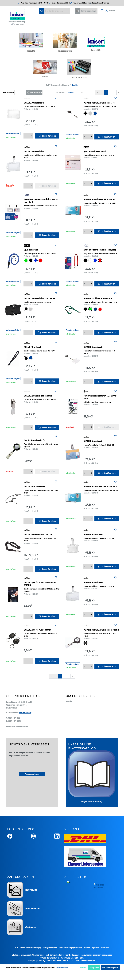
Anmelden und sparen (32, 774)
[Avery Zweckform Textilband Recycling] (73, 261)
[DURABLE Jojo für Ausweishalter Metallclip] (73, 643)
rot (40, 260)
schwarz (85, 113)
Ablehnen (83, 967)
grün (26, 260)
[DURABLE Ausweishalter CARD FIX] (13, 546)
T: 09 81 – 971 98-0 (13, 718)
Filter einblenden (8, 92)
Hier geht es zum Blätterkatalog (91, 802)
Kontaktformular (25, 712)
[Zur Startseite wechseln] (18, 14)
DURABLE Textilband (32, 347)
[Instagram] (33, 835)
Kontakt (69, 701)
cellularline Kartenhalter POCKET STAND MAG (100, 397)
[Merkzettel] (102, 10)
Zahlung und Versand (50, 948)
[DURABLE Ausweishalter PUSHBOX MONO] (73, 497)
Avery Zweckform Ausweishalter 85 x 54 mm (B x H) (41, 200)
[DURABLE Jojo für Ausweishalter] (13, 640)
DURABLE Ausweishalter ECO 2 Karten (39, 298)
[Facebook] (9, 835)
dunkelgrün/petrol (90, 309)
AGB (16, 948)
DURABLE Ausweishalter (34, 102)
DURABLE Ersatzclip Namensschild (38, 395)
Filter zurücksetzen (36, 92)
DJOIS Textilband (31, 249)
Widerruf (87, 948)
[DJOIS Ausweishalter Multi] (73, 162)
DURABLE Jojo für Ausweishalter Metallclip (101, 629)
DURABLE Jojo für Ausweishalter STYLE (99, 102)
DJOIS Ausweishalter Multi (95, 151)
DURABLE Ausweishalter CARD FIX (38, 534)
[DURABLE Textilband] (13, 358)
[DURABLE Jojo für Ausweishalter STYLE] (73, 114)
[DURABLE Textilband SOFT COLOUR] (73, 310)
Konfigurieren (94, 967)
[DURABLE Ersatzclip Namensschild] (13, 407)
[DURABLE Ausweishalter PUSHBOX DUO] (73, 210)
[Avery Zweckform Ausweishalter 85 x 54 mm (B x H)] (13, 211)
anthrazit (85, 643)
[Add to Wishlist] (55, 98)
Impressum (95, 948)
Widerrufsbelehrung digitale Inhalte (70, 948)
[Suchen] (41, 11)
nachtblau (95, 309)
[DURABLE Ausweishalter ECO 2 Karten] (13, 310)
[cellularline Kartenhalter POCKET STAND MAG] (73, 406)
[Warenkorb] (118, 9)
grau (90, 113)
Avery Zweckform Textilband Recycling (100, 249)
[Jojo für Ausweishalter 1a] (13, 451)
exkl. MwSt (20, 24)
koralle (100, 309)
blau (35, 260)
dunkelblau (95, 113)
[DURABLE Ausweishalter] (13, 114)
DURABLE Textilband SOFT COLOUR (98, 298)
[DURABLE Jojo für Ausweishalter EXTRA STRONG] (13, 594)
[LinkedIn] (57, 835)
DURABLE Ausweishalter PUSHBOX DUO (100, 199)
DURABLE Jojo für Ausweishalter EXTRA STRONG (40, 583)
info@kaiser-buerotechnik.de (17, 726)
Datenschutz (105, 948)
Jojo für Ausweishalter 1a (34, 440)
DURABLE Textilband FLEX (34, 486)
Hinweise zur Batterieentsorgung (30, 948)
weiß (90, 260)
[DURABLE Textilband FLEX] (13, 498)
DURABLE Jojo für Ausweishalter (37, 629)
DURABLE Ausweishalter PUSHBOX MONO (101, 486)
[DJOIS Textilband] (13, 261)
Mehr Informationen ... (62, 968)
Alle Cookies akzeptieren (110, 967)
